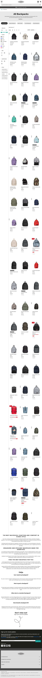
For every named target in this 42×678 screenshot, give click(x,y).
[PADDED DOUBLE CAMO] (34, 192)
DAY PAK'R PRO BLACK (13, 82)
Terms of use (3, 672)
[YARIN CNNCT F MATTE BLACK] (12, 402)
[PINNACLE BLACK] (23, 275)
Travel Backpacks (28, 23)
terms (17, 637)
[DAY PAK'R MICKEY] (23, 172)
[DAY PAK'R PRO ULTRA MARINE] (23, 111)
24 (12, 30)
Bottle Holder (20, 23)
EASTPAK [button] (2, 664)
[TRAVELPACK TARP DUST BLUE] (23, 464)
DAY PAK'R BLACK (24, 292)
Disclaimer (2, 673)
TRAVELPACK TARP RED (14, 415)
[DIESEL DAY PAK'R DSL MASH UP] (34, 340)
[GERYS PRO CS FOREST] (23, 526)
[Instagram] (4, 646)
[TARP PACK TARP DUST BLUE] (23, 443)
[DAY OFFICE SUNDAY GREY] (12, 297)
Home (2, 9)
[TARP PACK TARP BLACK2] (34, 318)
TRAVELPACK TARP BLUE (14, 477)
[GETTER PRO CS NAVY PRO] (12, 151)
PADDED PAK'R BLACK (24, 374)
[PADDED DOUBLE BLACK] (12, 277)
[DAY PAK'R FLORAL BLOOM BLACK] (12, 69)
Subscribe (38, 641)
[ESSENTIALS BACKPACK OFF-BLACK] (12, 48)
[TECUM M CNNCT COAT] (34, 420)
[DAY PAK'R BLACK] (23, 297)
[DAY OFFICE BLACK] (23, 233)
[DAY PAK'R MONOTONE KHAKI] (23, 318)
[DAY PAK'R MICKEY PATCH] (34, 234)
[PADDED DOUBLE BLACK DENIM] (34, 297)
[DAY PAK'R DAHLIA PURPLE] (34, 89)
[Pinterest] (7, 646)
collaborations (37, 563)
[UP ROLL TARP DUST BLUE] (23, 422)
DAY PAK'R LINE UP (35, 41)
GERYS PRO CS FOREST (25, 521)
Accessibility (28, 672)
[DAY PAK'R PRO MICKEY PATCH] (34, 277)
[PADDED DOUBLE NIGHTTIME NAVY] (23, 69)
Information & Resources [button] (6, 659)
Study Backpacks (36, 23)
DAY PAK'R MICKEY (24, 166)
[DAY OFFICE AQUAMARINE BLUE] (12, 131)
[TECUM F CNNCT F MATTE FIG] (34, 528)
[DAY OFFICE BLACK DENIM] (23, 254)
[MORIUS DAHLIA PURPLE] (12, 234)
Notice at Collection (23, 672)
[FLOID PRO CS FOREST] (23, 337)
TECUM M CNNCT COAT (36, 415)
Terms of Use (3, 637)
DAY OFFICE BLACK (24, 227)
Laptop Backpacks (12, 23)
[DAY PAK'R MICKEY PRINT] (12, 318)
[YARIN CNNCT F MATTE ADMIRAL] (23, 507)
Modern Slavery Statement (34, 672)
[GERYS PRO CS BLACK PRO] (23, 360)
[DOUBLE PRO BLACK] (23, 150)
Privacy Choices (17, 672)
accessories (12, 538)
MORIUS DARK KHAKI (13, 102)
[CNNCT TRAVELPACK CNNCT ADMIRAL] (12, 505)
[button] (33, 30)
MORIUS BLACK (23, 124)
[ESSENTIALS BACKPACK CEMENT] (23, 48)
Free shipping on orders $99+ (22, 7)
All (18, 30)
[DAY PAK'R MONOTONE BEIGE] (12, 254)
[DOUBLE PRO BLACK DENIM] (34, 360)
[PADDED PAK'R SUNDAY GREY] (34, 401)
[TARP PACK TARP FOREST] (34, 443)
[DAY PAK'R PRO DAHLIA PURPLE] (12, 173)
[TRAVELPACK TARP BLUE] (12, 482)
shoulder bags (21, 556)
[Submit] (40, 5)
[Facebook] (2, 646)
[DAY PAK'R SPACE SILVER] (34, 68)
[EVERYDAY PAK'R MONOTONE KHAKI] (12, 213)
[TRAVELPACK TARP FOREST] (23, 483)
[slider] (1, 32)
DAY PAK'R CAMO (35, 497)
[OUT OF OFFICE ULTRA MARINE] (34, 381)
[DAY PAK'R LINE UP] (34, 47)
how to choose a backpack (29, 566)
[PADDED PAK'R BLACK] (23, 379)
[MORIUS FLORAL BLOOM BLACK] (34, 111)
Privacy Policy (36, 636)
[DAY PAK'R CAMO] (34, 503)
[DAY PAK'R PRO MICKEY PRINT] (34, 131)
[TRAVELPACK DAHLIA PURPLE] (12, 464)
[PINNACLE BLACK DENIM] (23, 212)
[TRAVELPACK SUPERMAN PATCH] (12, 443)
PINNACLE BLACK (24, 270)
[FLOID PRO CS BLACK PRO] (34, 483)
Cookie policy (7, 673)
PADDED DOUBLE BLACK (14, 271)
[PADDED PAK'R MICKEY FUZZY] (23, 194)
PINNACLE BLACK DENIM (25, 207)
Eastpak (5, 671)
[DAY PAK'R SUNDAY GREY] (12, 360)
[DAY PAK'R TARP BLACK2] (34, 462)
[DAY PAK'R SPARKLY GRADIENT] (34, 153)
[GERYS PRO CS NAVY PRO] (23, 401)
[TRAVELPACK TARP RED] (12, 421)
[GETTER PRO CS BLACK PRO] (12, 527)
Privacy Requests (12, 672)
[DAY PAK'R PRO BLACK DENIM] (23, 89)
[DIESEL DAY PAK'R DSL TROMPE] (34, 256)
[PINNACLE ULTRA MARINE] (12, 381)
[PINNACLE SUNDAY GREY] (34, 173)
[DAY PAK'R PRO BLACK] (12, 88)
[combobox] (20, 5)
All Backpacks (5, 9)
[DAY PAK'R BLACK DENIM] (12, 339)
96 (16, 30)
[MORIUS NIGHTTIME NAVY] (34, 214)
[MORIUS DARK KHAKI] (12, 108)
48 (14, 30)
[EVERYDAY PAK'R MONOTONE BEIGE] (12, 193)
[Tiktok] (9, 646)
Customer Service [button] (4, 656)
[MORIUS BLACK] (23, 129)
